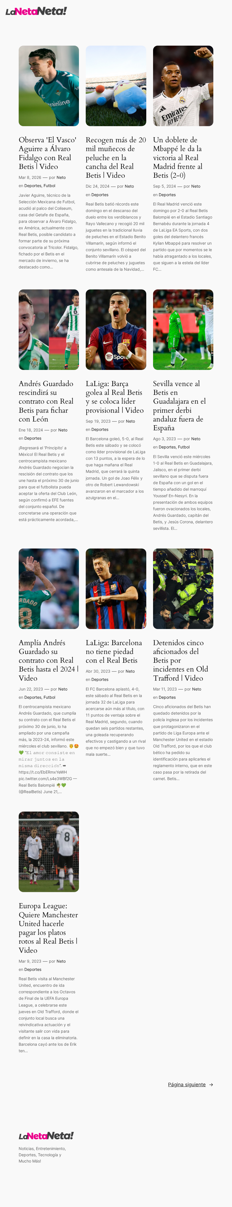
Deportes (32, 185)
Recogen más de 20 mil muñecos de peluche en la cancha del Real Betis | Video (116, 157)
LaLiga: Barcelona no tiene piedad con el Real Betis (114, 651)
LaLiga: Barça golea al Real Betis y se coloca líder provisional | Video (115, 397)
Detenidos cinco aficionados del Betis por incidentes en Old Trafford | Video (180, 660)
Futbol (49, 185)
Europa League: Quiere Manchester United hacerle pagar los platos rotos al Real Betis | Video (48, 928)
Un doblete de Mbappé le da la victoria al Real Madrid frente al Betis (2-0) (178, 157)
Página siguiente (190, 1084)
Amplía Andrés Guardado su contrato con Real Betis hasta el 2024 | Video (48, 660)
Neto (61, 177)
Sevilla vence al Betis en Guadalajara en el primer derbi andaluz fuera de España (179, 406)
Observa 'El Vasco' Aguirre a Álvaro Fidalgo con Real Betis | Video (47, 153)
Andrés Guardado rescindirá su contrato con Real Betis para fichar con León (46, 401)
